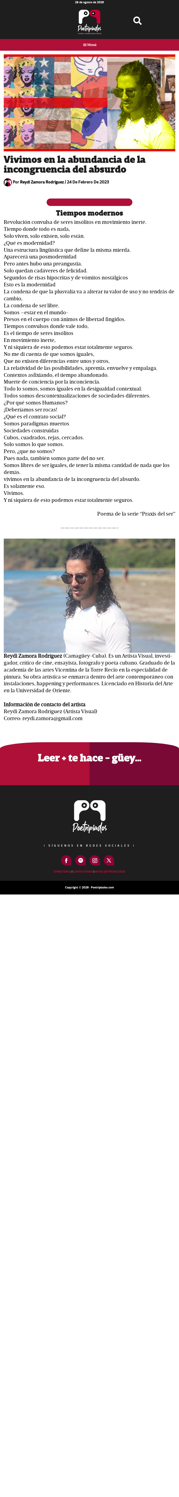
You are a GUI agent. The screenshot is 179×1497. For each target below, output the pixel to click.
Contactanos (83, 872)
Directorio (62, 872)
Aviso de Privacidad (110, 872)
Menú (91, 45)
